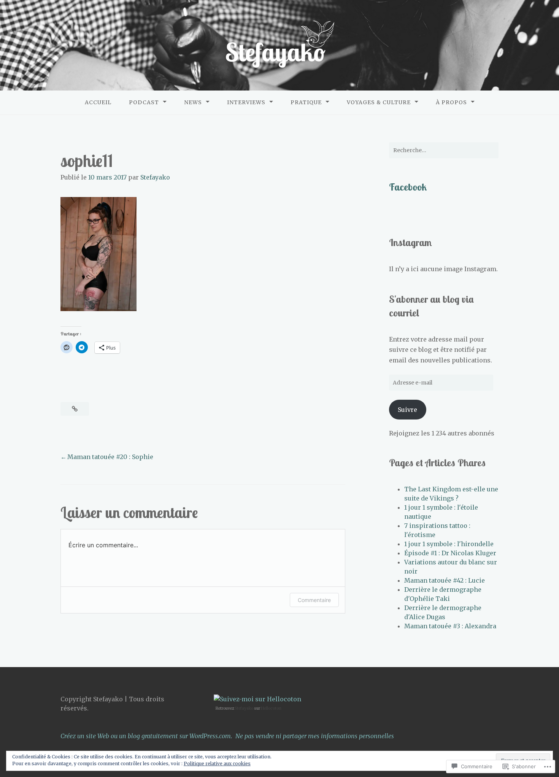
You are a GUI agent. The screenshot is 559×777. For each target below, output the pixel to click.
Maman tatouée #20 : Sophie (110, 457)
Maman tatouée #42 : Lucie (444, 580)
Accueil (98, 102)
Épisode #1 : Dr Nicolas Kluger (450, 553)
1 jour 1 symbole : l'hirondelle (449, 544)
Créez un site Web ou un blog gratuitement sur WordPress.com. (146, 736)
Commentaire (314, 600)
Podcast (144, 102)
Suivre (407, 409)
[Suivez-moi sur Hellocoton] (257, 699)
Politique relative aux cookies (217, 763)
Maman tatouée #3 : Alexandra (450, 626)
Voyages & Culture (379, 102)
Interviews (246, 102)
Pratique (306, 102)
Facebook (408, 187)
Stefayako (155, 177)
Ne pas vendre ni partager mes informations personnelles (314, 736)
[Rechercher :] (444, 150)
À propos (451, 102)
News (193, 102)
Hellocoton (271, 708)
